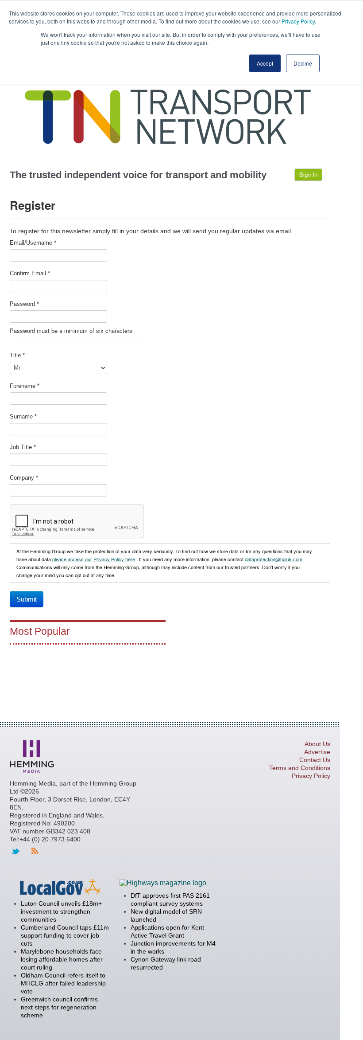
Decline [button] (302, 63)
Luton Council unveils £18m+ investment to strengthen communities (61, 911)
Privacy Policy (298, 21)
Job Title (23, 447)
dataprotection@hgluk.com (273, 559)
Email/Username (33, 242)
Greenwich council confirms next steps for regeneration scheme (59, 1007)
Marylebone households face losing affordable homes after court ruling (62, 959)
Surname (23, 416)
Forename (24, 386)
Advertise (317, 751)
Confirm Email (30, 273)
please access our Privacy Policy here (93, 559)
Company (24, 477)
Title (17, 355)
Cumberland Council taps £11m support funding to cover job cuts (65, 935)
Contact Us (314, 759)
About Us (317, 743)
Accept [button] (265, 63)
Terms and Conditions (299, 767)
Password (24, 304)
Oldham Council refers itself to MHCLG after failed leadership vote (63, 983)
